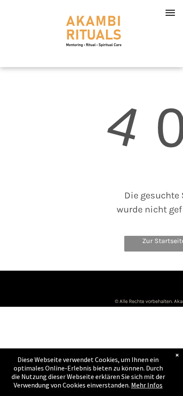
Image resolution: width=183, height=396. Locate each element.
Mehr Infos (147, 385)
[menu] (170, 12)
